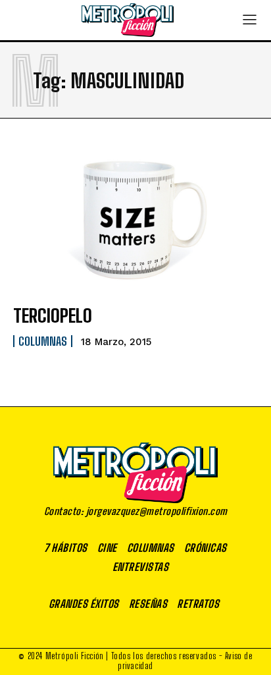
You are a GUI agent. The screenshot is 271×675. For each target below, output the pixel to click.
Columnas (42, 341)
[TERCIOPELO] (135, 218)
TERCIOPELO (52, 315)
